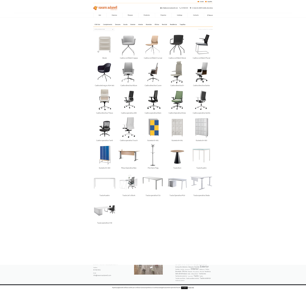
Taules (196, 276)
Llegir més (191, 288)
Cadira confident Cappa (129, 58)
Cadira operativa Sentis (201, 113)
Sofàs (188, 274)
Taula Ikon (177, 168)
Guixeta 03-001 (153, 140)
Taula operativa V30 (104, 223)
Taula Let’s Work (128, 195)
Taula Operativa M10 (177, 195)
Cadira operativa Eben (153, 113)
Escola (125, 25)
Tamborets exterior (181, 276)
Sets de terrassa (181, 274)
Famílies (177, 269)
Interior (140, 25)
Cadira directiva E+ (177, 85)
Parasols (190, 272)
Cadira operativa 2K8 (129, 113)
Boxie (104, 58)
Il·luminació (187, 269)
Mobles (207, 269)
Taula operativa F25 (153, 195)
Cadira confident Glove (177, 58)
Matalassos (202, 269)
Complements (107, 25)
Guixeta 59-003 (201, 140)
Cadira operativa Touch (129, 140)
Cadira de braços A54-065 (104, 85)
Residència (173, 25)
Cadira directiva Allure (128, 85)
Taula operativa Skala (201, 195)
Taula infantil (190, 276)
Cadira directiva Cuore (153, 85)
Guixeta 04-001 (177, 140)
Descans (117, 25)
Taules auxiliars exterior (192, 279)
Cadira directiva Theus (104, 113)
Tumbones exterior (180, 281)
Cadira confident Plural (201, 58)
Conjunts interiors (181, 267)
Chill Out (97, 25)
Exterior (132, 25)
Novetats (149, 25)
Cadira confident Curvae (153, 58)
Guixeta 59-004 (104, 168)
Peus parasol (196, 272)
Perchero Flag (153, 168)
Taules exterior (205, 278)
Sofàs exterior (194, 274)
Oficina (157, 25)
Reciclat (164, 25)
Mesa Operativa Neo (128, 168)
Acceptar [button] (184, 288)
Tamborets (202, 274)
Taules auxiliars (180, 279)
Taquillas (182, 25)
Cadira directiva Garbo (201, 85)
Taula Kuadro (201, 168)
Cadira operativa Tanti (104, 140)
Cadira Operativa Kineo (177, 113)
